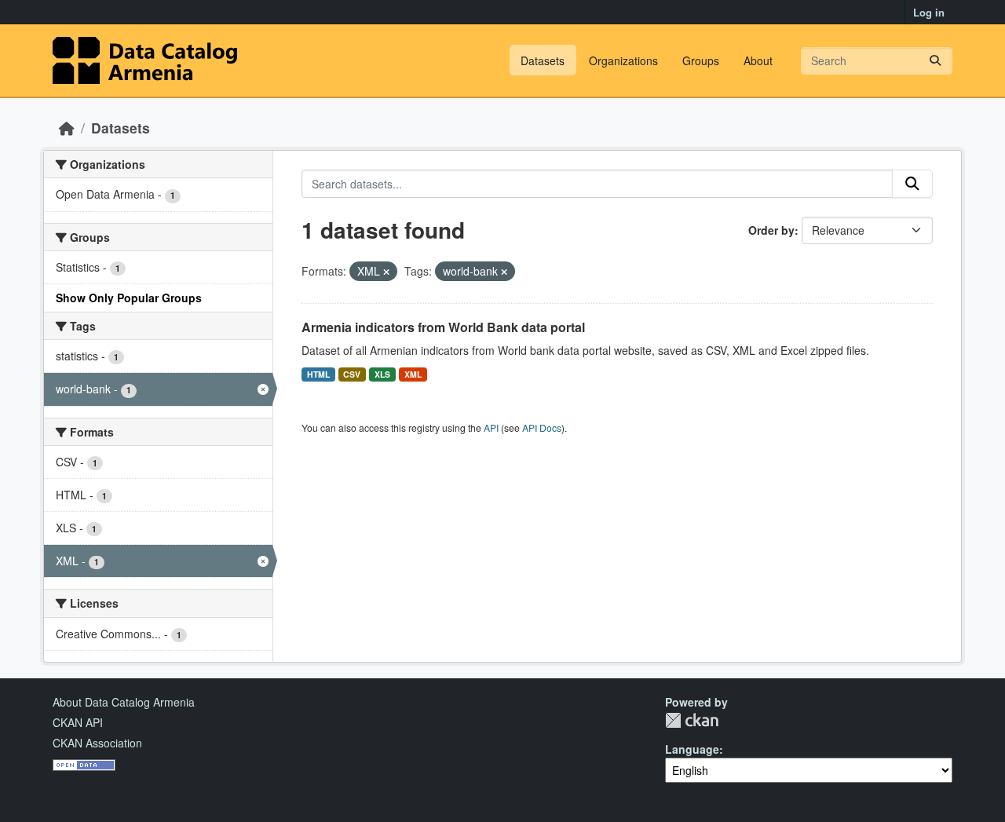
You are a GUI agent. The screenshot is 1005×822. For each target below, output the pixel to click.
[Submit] (935, 61)
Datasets (543, 60)
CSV (351, 374)
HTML (318, 374)
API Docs (541, 427)
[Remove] (386, 271)
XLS (382, 374)
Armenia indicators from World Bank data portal (443, 327)
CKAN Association (97, 743)
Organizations (623, 60)
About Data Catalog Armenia (124, 702)
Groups (700, 60)
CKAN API (78, 722)
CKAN (691, 720)
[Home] (67, 127)
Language (692, 749)
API (491, 427)
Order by (771, 230)
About (758, 60)
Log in (929, 12)
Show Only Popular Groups (129, 297)
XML (413, 374)
